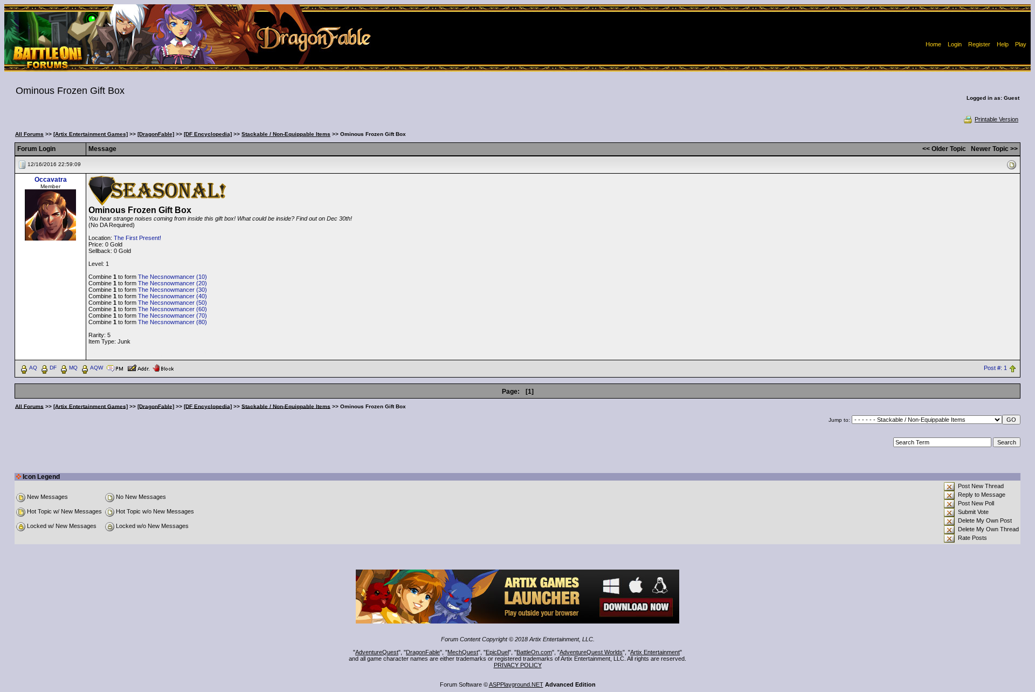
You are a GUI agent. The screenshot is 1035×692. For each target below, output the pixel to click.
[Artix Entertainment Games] (90, 134)
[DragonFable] (155, 134)
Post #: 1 (995, 368)
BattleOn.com (534, 652)
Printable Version (996, 119)
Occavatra (50, 179)
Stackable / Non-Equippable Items (286, 134)
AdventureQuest (376, 652)
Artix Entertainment (655, 652)
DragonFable (423, 652)
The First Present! (137, 238)
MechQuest (462, 652)
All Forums (29, 134)
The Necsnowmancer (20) (172, 283)
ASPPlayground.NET (516, 684)
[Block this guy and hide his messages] (163, 367)
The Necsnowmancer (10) (172, 276)
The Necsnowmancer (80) (172, 322)
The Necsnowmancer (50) (172, 302)
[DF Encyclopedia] (208, 134)
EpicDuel (497, 652)
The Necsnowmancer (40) (172, 296)
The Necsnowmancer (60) (172, 309)
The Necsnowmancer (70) (172, 315)
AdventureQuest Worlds (591, 652)
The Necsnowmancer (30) (172, 289)
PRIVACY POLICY (518, 665)
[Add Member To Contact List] (138, 367)
